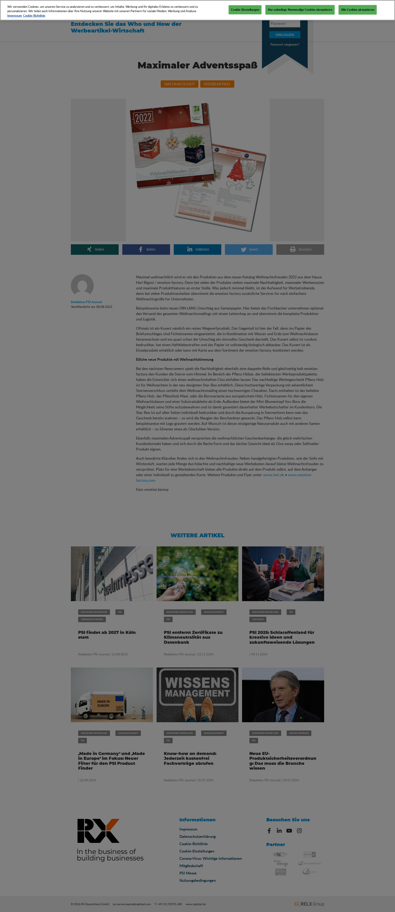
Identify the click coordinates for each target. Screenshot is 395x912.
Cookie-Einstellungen (245, 10)
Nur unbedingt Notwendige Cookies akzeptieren (300, 10)
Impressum (14, 16)
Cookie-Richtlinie (34, 16)
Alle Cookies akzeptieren (357, 10)
